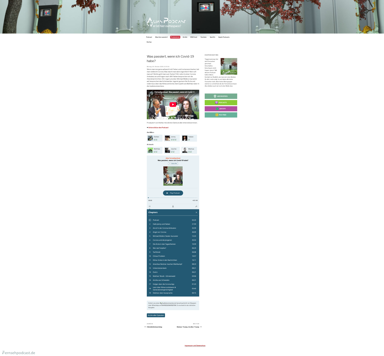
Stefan (149, 42)
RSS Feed (193, 37)
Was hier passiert (161, 37)
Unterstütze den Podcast (158, 128)
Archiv (185, 37)
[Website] (174, 140)
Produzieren (175, 37)
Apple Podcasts (224, 37)
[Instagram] (155, 140)
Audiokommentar (168, 303)
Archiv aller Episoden (156, 315)
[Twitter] (156, 140)
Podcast (149, 37)
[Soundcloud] (156, 152)
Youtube (203, 37)
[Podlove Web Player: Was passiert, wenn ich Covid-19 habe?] (173, 226)
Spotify (212, 37)
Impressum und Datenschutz (195, 345)
